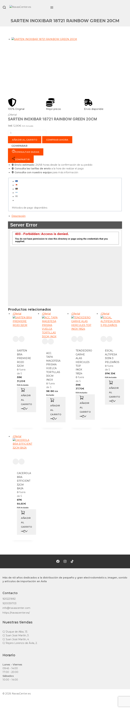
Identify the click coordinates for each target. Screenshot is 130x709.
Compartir (22, 159)
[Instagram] (65, 561)
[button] (26, 399)
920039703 (9, 603)
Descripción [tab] (19, 216)
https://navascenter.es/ (16, 612)
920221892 (9, 598)
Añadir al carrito (24, 139)
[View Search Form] (4, 7)
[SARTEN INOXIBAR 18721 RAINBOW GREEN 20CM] (61, 66)
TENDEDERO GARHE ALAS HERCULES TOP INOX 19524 (84, 362)
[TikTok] (72, 561)
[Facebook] (58, 561)
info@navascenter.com (16, 607)
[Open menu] (51, 7)
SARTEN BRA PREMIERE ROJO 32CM (24, 358)
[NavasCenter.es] (28, 7)
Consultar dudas (27, 152)
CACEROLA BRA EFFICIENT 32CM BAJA (24, 481)
